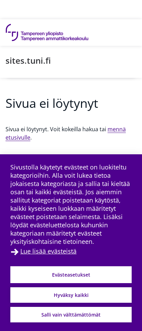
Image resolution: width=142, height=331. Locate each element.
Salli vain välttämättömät (71, 314)
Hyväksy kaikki (71, 295)
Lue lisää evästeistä (48, 251)
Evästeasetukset (71, 274)
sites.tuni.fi (28, 60)
